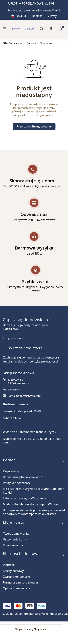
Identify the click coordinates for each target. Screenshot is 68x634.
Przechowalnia (13, 545)
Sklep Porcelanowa (12, 43)
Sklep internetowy (30, 629)
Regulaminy (11, 471)
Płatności (9, 565)
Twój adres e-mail (13, 338)
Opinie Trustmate (15, 588)
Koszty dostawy (13, 571)
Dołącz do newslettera (24, 348)
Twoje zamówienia (16, 534)
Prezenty (31, 43)
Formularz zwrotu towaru (20, 582)
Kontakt (37, 16)
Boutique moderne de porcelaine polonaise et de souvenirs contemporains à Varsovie (34, 512)
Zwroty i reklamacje (16, 577)
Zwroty (52, 16)
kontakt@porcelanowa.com (24, 396)
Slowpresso (46, 43)
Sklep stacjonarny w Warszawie (24, 498)
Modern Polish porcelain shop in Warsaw (31, 504)
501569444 (14, 389)
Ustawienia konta (15, 539)
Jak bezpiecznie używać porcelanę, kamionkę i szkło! (33, 491)
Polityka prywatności (17, 483)
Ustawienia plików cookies (21, 477)
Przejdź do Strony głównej (34, 126)
